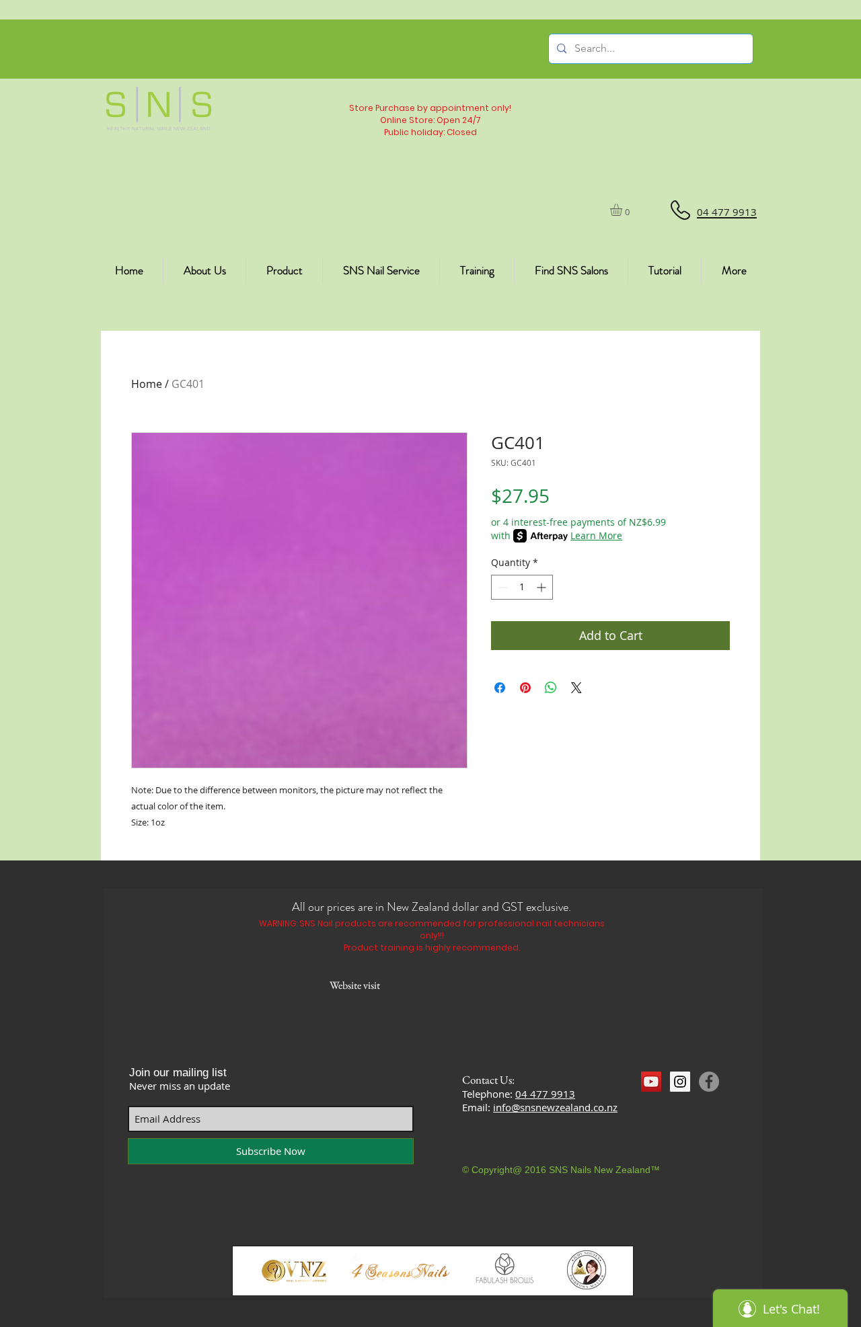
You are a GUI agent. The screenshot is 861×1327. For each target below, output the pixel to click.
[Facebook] (709, 1082)
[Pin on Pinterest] (525, 688)
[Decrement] (501, 587)
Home (146, 383)
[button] (623, 210)
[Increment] (542, 587)
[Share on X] (576, 688)
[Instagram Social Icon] (680, 1082)
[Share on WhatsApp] (551, 688)
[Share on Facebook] (500, 688)
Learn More (596, 535)
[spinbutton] (522, 587)
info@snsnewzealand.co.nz (555, 1107)
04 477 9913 (545, 1093)
